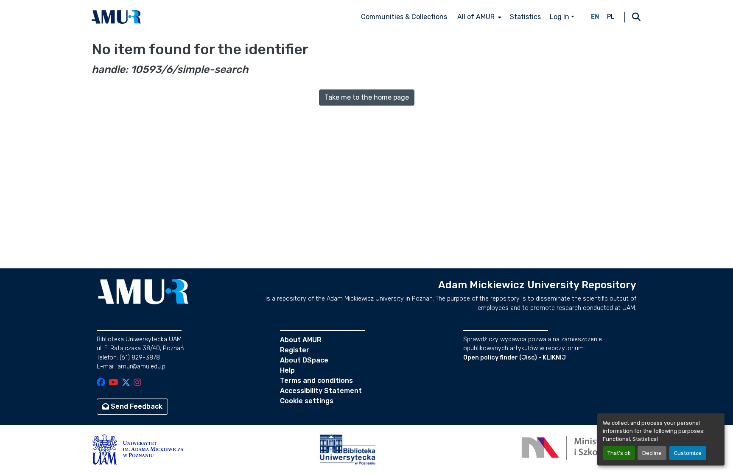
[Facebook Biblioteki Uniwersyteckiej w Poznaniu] (101, 383)
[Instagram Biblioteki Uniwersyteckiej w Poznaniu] (137, 383)
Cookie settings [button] (306, 401)
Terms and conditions (316, 380)
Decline (652, 453)
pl (611, 16)
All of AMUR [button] (476, 17)
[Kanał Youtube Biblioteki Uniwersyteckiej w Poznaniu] (113, 383)
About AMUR (301, 340)
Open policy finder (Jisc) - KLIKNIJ (514, 357)
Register (294, 350)
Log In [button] (560, 17)
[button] (116, 17)
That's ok (618, 453)
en (595, 16)
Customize (688, 453)
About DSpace (304, 360)
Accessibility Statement (321, 391)
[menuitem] (478, 17)
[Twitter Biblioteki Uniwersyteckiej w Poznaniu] (126, 383)
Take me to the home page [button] (367, 97)
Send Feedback (135, 406)
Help (287, 370)
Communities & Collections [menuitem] (404, 17)
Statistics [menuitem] (525, 17)
